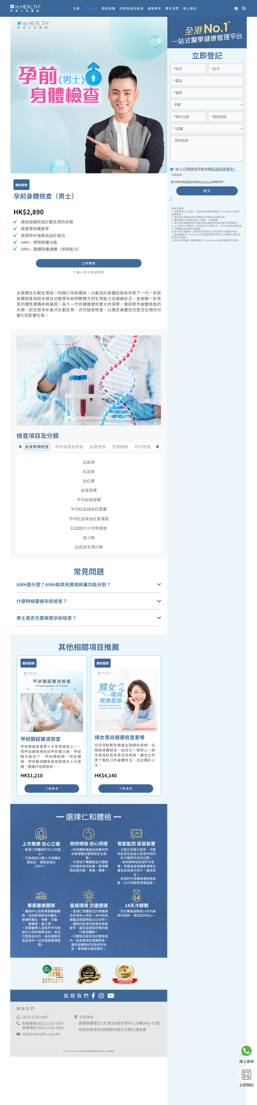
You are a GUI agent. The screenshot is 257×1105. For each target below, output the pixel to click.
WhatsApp (205, 182)
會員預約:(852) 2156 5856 (43, 1027)
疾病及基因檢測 (131, 8)
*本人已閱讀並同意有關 (205, 169)
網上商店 (190, 8)
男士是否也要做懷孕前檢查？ (46, 618)
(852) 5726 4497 (35, 1016)
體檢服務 (91, 8)
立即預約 (246, 1084)
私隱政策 (110, 1051)
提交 (207, 190)
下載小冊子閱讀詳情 (88, 272)
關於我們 (172, 8)
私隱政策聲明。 (224, 169)
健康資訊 (154, 8)
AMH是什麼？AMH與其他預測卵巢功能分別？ (63, 584)
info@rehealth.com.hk (41, 1034)
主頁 (76, 8)
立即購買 (89, 263)
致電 (187, 182)
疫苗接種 (108, 8)
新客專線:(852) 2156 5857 (43, 1023)
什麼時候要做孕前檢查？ (41, 601)
